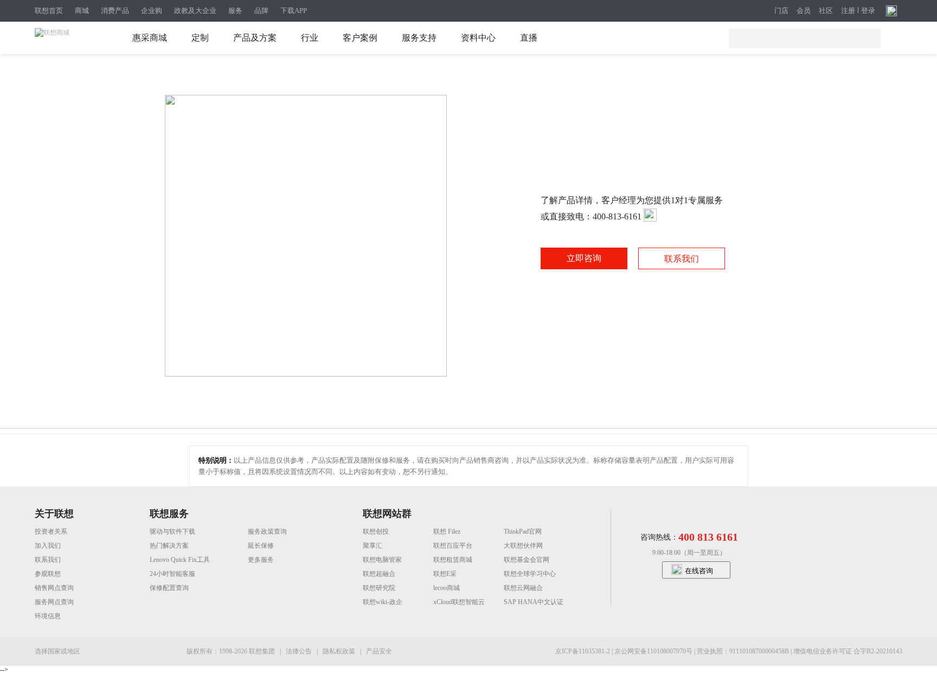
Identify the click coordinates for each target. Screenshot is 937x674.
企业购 (151, 11)
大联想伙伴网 (523, 545)
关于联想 (54, 513)
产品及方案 (255, 37)
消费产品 (115, 11)
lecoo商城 (446, 588)
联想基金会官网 (526, 559)
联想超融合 (379, 574)
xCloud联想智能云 (459, 602)
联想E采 (445, 574)
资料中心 (478, 37)
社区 (826, 11)
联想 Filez (446, 531)
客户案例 (360, 37)
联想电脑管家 (382, 559)
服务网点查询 (54, 602)
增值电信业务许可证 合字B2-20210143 (847, 651)
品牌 (261, 11)
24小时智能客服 (172, 574)
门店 (781, 11)
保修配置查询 (169, 588)
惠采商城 (149, 37)
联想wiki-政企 (382, 602)
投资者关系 (51, 531)
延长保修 (261, 545)
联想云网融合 (523, 588)
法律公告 (299, 651)
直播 (528, 37)
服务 (235, 11)
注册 (848, 11)
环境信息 (48, 616)
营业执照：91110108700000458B (744, 651)
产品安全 (379, 651)
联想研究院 (379, 588)
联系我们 (681, 258)
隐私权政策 (340, 651)
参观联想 (48, 574)
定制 (200, 37)
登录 (868, 11)
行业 (309, 37)
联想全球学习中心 (530, 574)
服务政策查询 (267, 531)
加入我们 (48, 545)
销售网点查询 (54, 588)
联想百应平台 (452, 545)
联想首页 (49, 11)
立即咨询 (584, 258)
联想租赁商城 (452, 559)
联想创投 (376, 531)
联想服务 (169, 513)
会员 (804, 11)
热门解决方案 (169, 545)
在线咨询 (699, 571)
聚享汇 (372, 545)
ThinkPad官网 (523, 531)
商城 (82, 11)
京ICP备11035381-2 (583, 651)
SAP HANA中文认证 (533, 602)
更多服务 (261, 559)
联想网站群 (387, 513)
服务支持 (419, 37)
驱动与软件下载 (172, 531)
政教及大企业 (195, 11)
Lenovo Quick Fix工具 (180, 559)
